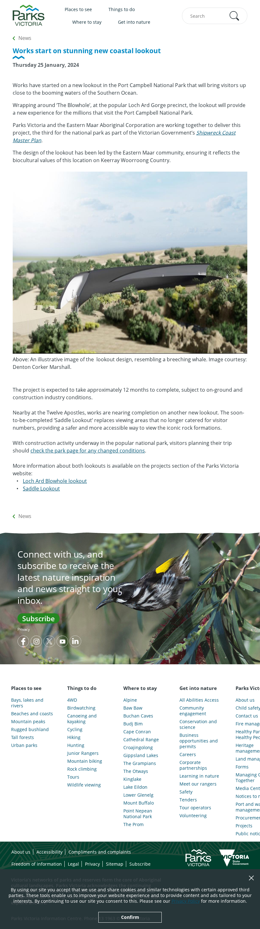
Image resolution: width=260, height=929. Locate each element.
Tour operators (195, 808)
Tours (73, 777)
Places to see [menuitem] (78, 9)
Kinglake (132, 779)
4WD (72, 700)
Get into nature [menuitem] (134, 22)
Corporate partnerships (193, 765)
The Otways (135, 771)
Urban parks (24, 745)
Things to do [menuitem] (121, 9)
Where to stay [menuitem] (86, 22)
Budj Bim (133, 724)
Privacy (23, 629)
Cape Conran (137, 732)
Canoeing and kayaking (82, 718)
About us (20, 852)
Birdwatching (81, 708)
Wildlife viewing (84, 785)
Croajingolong (138, 747)
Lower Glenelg (138, 795)
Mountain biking (84, 761)
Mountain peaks (28, 721)
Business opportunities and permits (198, 740)
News (24, 38)
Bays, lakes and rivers (27, 703)
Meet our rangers (198, 784)
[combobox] (214, 16)
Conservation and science (198, 724)
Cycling (74, 729)
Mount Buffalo (138, 803)
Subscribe (38, 618)
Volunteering (193, 815)
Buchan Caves (138, 716)
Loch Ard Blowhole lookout (55, 480)
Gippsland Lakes (140, 755)
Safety (185, 792)
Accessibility (49, 852)
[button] (234, 16)
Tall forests (22, 737)
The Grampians (139, 763)
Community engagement (192, 711)
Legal (73, 864)
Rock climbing (82, 769)
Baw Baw (132, 708)
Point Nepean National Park (137, 813)
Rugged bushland (30, 729)
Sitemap (114, 864)
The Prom (133, 824)
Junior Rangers (83, 753)
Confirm (130, 917)
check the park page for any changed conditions (87, 450)
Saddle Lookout (41, 488)
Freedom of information (36, 864)
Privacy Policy (186, 901)
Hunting (75, 745)
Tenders (188, 800)
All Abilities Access (199, 700)
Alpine (130, 700)
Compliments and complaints (99, 852)
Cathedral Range (141, 740)
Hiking (74, 737)
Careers (187, 754)
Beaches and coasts (32, 714)
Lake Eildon (135, 787)
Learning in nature (199, 776)
